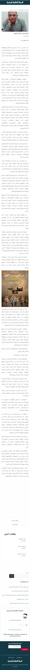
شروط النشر (22, 546)
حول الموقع (22, 539)
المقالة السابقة (15, 520)
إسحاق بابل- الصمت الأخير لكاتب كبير (20, 591)
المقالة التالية (15, 524)
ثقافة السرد (25, 36)
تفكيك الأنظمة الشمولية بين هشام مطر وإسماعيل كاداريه (15, 595)
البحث (27, 573)
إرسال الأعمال (21, 554)
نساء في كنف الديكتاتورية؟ (22, 599)
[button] (28, 2)
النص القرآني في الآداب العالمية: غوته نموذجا (18, 587)
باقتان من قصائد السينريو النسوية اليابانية (18, 603)
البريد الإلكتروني (24, 646)
